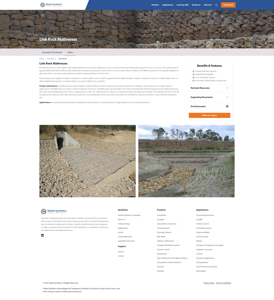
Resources (196, 5)
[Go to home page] (51, 5)
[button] (216, 5)
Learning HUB (182, 5)
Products (155, 5)
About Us (208, 5)
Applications (167, 5)
